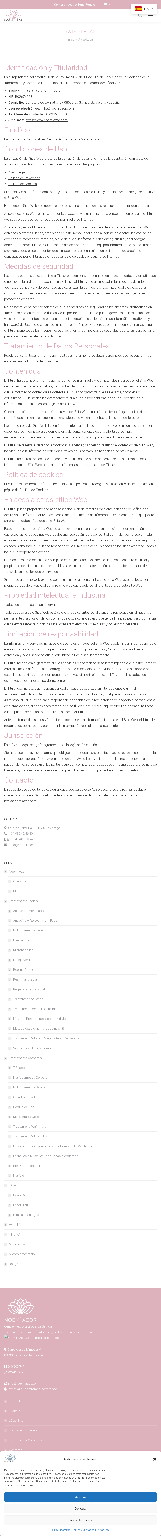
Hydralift (15, 1225)
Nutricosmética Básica (29, 1087)
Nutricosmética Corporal (30, 1077)
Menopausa (17, 1244)
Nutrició (18, 1176)
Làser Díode (21, 1195)
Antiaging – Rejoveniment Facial (35, 921)
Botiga (13, 1264)
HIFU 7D (14, 1234)
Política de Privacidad (84, 1529)
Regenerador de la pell (29, 989)
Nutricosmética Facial (28, 930)
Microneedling (23, 950)
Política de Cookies (22, 184)
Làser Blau (20, 1205)
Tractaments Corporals (25, 1058)
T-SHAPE (15, 1401)
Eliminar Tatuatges (26, 1215)
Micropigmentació (22, 1254)
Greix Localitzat (24, 1097)
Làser (13, 1185)
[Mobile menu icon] (150, 15)
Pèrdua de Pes (23, 1107)
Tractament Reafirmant (29, 1126)
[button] (155, 1459)
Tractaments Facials (23, 901)
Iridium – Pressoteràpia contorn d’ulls (39, 1019)
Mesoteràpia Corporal (28, 1117)
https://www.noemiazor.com (47, 120)
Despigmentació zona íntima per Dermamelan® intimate (53, 1146)
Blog (16, 891)
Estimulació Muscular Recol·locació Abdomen (45, 1156)
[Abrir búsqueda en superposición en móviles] (140, 15)
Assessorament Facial (29, 911)
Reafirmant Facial (25, 979)
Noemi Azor (17, 871)
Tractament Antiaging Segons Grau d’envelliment (47, 1038)
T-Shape (19, 1068)
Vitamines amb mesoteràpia (33, 1048)
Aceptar (80, 1497)
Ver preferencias (80, 1520)
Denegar (80, 1508)
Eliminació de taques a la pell (33, 940)
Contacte (19, 881)
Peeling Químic (23, 970)
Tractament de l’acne (28, 999)
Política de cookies (60, 1529)
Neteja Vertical (23, 960)
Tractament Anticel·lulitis (30, 1136)
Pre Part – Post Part (27, 1166)
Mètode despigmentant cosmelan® (38, 1028)
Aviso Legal (104, 1529)
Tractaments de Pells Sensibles (35, 1009)
